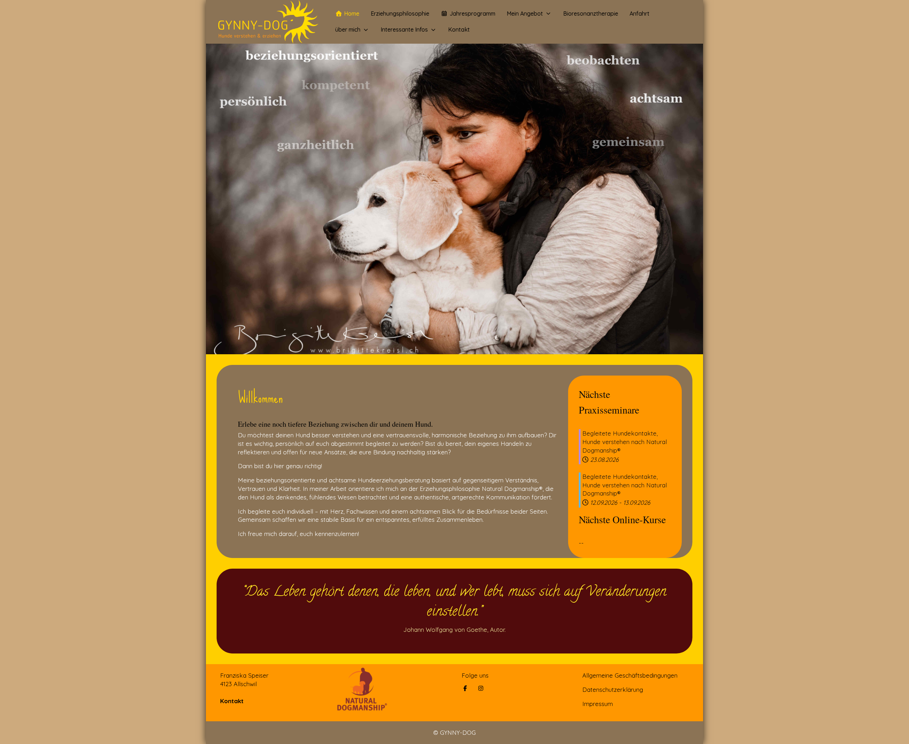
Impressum (597, 703)
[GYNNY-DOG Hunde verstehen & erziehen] (267, 22)
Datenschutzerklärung (612, 689)
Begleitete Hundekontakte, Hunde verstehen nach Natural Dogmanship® (624, 442)
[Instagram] (480, 688)
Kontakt (232, 701)
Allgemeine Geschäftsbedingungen (629, 675)
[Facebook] (465, 688)
